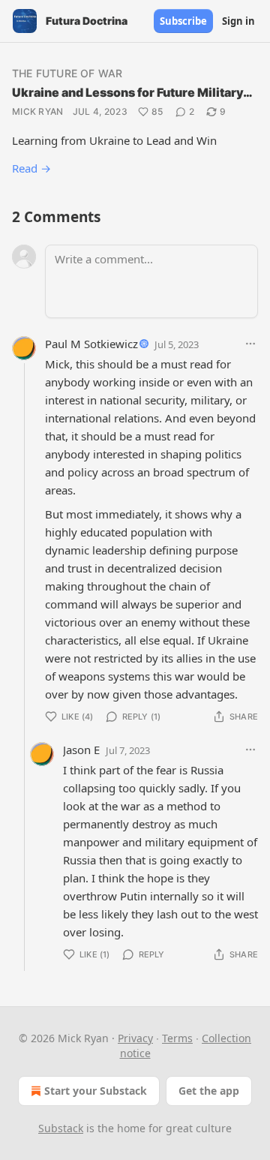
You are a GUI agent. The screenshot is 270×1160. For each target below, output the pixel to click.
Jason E (81, 749)
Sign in (238, 21)
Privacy (135, 1038)
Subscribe (183, 21)
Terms (177, 1038)
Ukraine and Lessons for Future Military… (132, 92)
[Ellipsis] (250, 344)
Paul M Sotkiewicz (91, 343)
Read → (31, 168)
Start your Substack (95, 1090)
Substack (60, 1128)
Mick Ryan (38, 111)
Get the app (208, 1090)
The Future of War (67, 73)
